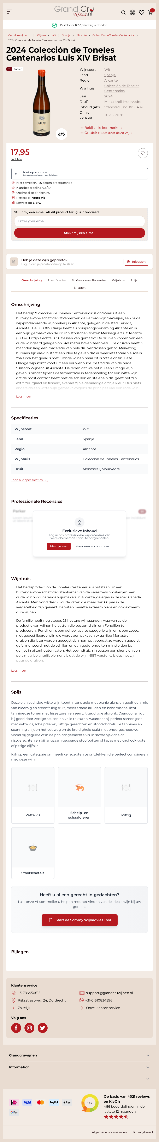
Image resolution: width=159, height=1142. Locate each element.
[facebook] (16, 1028)
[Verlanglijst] (141, 12)
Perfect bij (30, 198)
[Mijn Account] (132, 12)
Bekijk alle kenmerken (103, 128)
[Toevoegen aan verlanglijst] (143, 153)
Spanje (66, 35)
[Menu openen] (9, 12)
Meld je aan (58, 546)
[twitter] (43, 1028)
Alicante (81, 35)
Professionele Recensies (89, 280)
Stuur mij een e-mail (79, 233)
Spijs (134, 280)
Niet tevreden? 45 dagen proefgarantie (44, 183)
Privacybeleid (143, 1132)
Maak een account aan (92, 546)
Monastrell (113, 102)
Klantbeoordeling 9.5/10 (33, 188)
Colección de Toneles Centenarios (113, 35)
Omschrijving (32, 280)
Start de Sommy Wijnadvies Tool (83, 920)
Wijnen (41, 35)
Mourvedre (132, 102)
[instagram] (29, 1028)
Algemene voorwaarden (109, 1132)
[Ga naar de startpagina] (74, 12)
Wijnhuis (118, 280)
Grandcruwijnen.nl (19, 35)
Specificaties (57, 280)
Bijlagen (79, 288)
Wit (54, 35)
